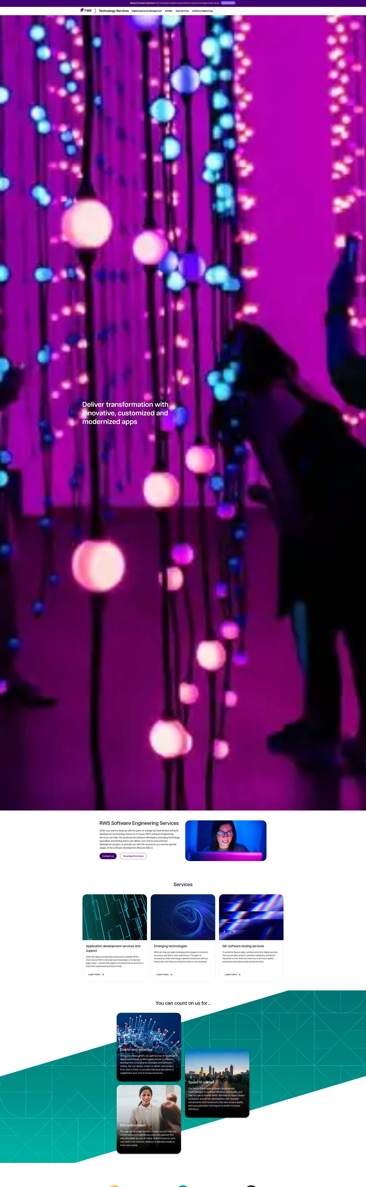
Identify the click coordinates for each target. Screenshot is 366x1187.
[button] (86, 10)
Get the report (228, 3)
